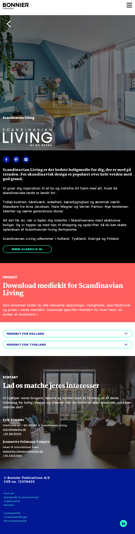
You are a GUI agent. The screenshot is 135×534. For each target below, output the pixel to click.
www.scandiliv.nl (27, 249)
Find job (9, 493)
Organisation (12, 500)
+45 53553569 (12, 455)
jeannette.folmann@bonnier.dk (23, 451)
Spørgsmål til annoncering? (21, 497)
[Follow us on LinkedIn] (123, 523)
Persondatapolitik (15, 520)
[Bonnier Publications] (16, 5)
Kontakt (9, 504)
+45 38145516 (12, 433)
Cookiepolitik (12, 512)
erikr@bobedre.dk (14, 429)
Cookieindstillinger (16, 516)
